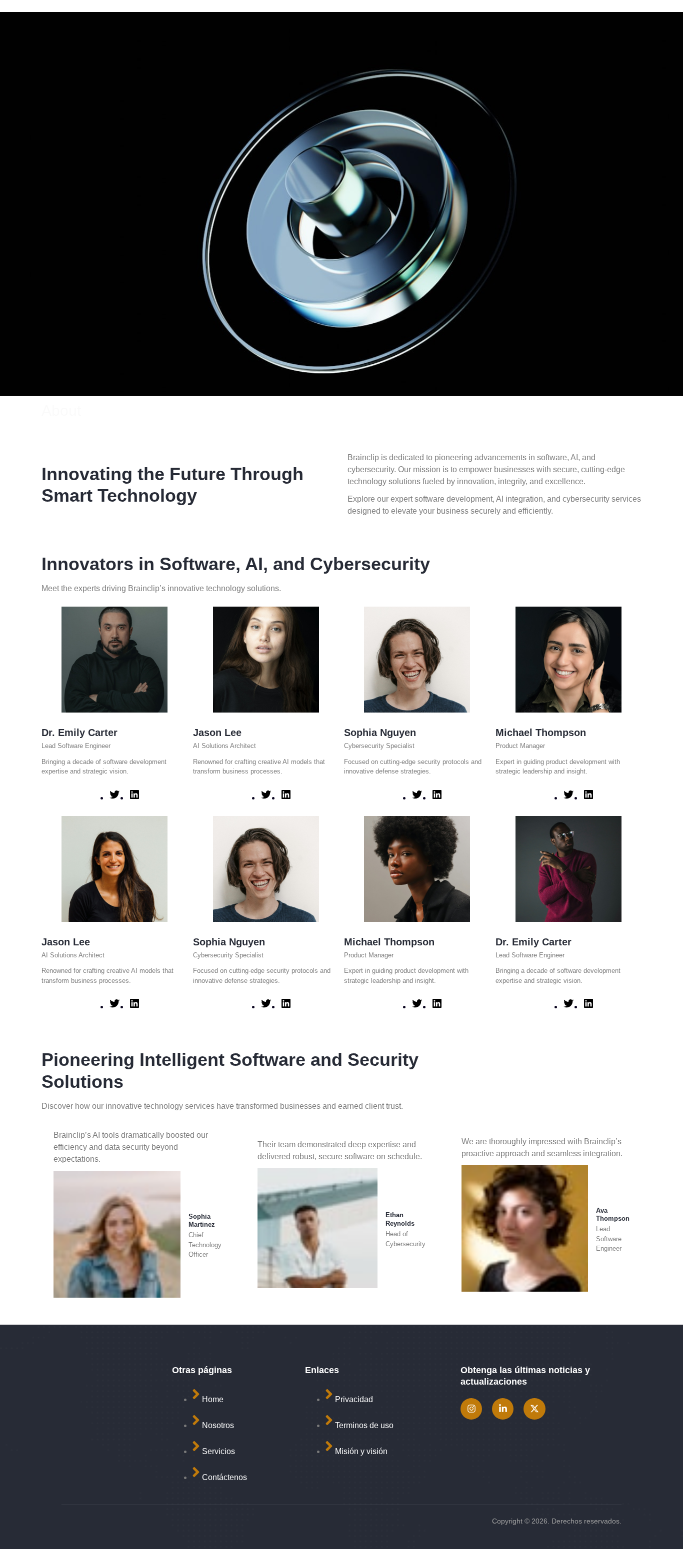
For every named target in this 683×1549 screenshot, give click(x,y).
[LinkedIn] (134, 797)
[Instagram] (471, 1409)
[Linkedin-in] (503, 1409)
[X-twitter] (534, 1409)
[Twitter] (114, 797)
